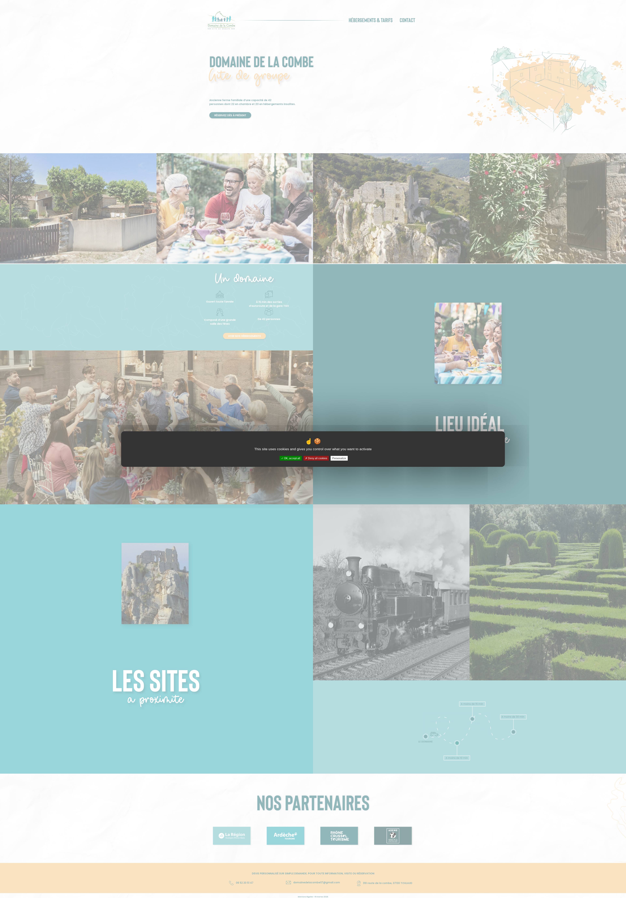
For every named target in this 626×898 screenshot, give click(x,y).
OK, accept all (291, 458)
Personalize (339, 458)
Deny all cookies (317, 458)
